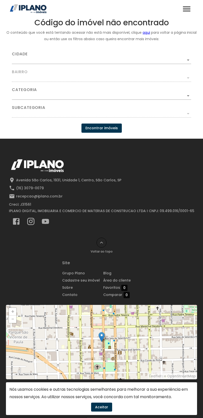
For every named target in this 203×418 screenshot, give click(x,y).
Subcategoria (28, 108)
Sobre (67, 287)
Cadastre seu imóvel (81, 280)
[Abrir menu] (187, 9)
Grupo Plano (73, 273)
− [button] (12, 319)
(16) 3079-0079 (30, 188)
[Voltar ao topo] (101, 243)
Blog (107, 273)
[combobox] (101, 58)
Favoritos (114, 287)
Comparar (115, 294)
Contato (69, 294)
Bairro (20, 72)
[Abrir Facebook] (16, 222)
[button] (101, 96)
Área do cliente (117, 280)
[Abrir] (188, 60)
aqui (146, 32)
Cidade (20, 54)
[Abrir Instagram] (30, 222)
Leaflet (155, 376)
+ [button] (13, 311)
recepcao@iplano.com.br (39, 196)
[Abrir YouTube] (45, 222)
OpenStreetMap (181, 376)
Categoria (24, 90)
